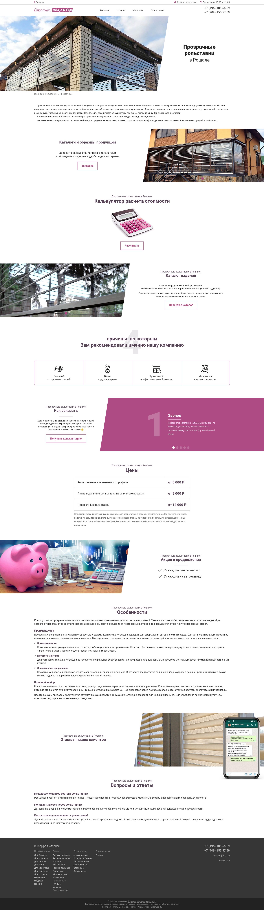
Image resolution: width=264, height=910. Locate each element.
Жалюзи (105, 10)
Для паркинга (41, 871)
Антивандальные (61, 858)
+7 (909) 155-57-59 (217, 12)
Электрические (60, 890)
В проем (57, 861)
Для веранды (41, 858)
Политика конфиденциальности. (142, 901)
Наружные (58, 877)
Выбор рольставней (47, 846)
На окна (38, 884)
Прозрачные (59, 880)
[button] (202, 178)
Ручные (57, 884)
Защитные (58, 871)
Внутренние (59, 864)
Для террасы (40, 874)
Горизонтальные (61, 868)
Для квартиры (41, 868)
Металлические (81, 861)
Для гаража (40, 861)
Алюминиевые (80, 855)
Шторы (121, 10)
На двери (38, 880)
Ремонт (99, 855)
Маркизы (137, 10)
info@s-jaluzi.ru (221, 855)
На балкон (39, 877)
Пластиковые (80, 864)
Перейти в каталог (181, 305)
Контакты (224, 860)
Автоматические (61, 855)
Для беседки (40, 855)
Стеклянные (79, 871)
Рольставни (157, 10)
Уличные (57, 887)
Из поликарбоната (82, 858)
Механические (60, 874)
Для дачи (39, 864)
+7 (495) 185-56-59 (217, 8)
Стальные (78, 868)
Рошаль (39, 2)
